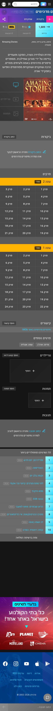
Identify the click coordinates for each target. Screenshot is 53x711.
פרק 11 (27, 211)
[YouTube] (26, 664)
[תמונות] (12, 108)
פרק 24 (9, 307)
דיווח (29, 673)
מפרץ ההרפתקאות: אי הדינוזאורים (25, 514)
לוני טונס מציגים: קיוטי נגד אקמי (26, 483)
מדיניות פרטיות (32, 686)
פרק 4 (44, 196)
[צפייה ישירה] (12, 79)
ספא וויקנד (37, 491)
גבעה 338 (38, 499)
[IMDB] (11, 27)
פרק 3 (9, 189)
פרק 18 (9, 226)
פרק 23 (27, 307)
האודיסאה (38, 468)
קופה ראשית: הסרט (33, 530)
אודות (37, 673)
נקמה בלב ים (36, 475)
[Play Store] (47, 664)
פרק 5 (26, 196)
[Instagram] (16, 664)
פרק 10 (44, 211)
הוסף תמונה (9, 388)
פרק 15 (9, 218)
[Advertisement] (26, 126)
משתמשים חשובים (33, 680)
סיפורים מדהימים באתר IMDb (36, 329)
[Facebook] (5, 664)
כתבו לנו (18, 686)
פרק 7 (44, 204)
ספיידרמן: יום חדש (33, 460)
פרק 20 (27, 233)
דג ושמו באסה (36, 522)
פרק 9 (9, 204)
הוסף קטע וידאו (11, 355)
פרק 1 (44, 189)
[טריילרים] (12, 94)
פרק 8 (26, 204)
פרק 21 (9, 233)
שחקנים (28, 19)
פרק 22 (44, 307)
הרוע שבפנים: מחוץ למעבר (29, 506)
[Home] (42, 4)
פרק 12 (9, 211)
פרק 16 (44, 226)
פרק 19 (44, 233)
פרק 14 (27, 218)
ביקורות (40, 19)
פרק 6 (9, 196)
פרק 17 (27, 226)
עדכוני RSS (18, 673)
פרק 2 (26, 189)
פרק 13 (44, 218)
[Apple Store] (37, 664)
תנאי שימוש (15, 680)
